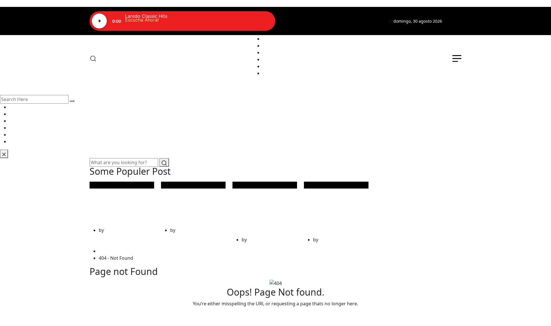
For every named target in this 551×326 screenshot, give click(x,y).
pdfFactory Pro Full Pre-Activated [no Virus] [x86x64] (260, 208)
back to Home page (275, 315)
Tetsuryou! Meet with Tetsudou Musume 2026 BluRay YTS (334, 208)
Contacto (272, 66)
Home (106, 251)
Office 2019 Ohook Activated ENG (121, 203)
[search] (72, 101)
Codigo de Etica (279, 73)
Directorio (274, 59)
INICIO (270, 39)
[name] (455, 21)
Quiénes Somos (280, 45)
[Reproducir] (99, 20)
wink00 (113, 230)
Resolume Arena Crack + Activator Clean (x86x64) (192, 203)
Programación (278, 52)
